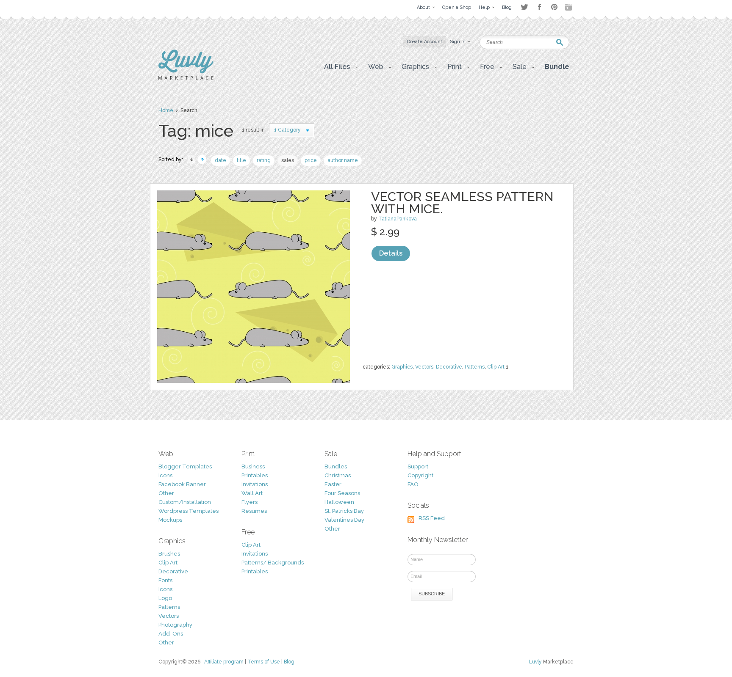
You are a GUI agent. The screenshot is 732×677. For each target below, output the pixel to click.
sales (287, 160)
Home (165, 110)
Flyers (249, 502)
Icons (165, 475)
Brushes (169, 553)
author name (342, 160)
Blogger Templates (185, 466)
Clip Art (496, 367)
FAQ (413, 484)
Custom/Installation (184, 502)
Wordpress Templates (188, 511)
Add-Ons (170, 633)
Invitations (254, 484)
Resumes (254, 511)
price (311, 160)
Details (390, 253)
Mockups (170, 520)
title (241, 160)
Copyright (420, 475)
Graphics (402, 367)
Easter (332, 484)
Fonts (165, 580)
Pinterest (554, 7)
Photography (175, 625)
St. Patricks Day (344, 511)
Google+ (569, 7)
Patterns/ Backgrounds (272, 562)
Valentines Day (344, 520)
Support (418, 466)
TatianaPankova (397, 219)
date (220, 160)
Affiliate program (224, 662)
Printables (254, 475)
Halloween (339, 502)
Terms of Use (263, 662)
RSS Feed (432, 518)
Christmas (337, 475)
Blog (289, 662)
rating (264, 160)
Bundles (335, 466)
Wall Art (252, 493)
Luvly (535, 662)
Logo (165, 598)
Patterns (475, 367)
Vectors (424, 367)
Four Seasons (342, 493)
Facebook (539, 7)
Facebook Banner (182, 484)
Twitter (524, 7)
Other (166, 493)
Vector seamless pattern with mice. (462, 202)
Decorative (449, 367)
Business (253, 466)
